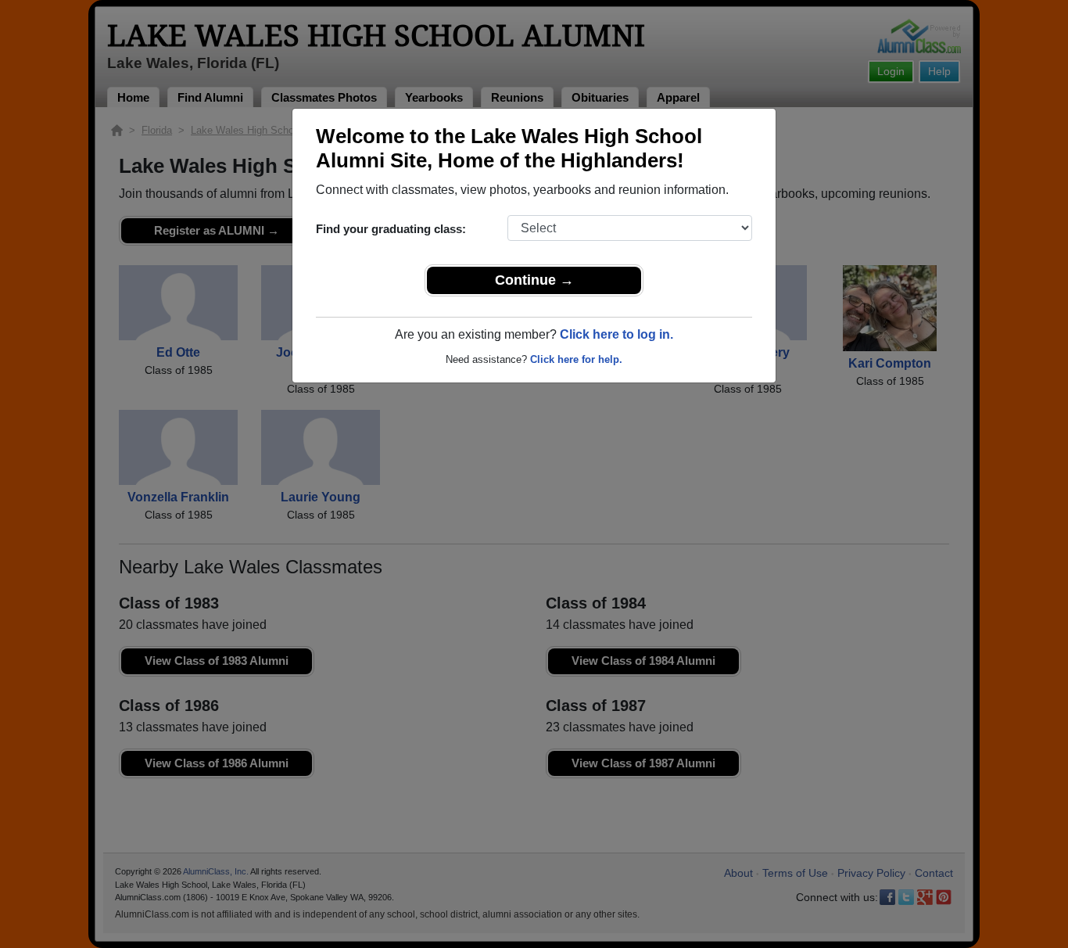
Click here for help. (576, 359)
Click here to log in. (616, 334)
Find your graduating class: (391, 228)
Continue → (534, 280)
